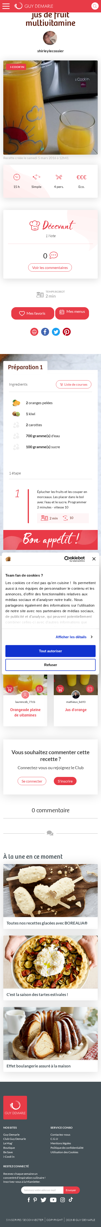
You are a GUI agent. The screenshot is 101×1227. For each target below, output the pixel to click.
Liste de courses (75, 384)
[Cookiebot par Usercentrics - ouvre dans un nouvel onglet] (64, 559)
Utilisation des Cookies (64, 1152)
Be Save (8, 1152)
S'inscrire (65, 781)
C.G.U (54, 1139)
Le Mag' (8, 1143)
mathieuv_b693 (75, 702)
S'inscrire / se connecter (24, 1220)
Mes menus (75, 311)
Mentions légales (60, 1143)
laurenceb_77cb (25, 702)
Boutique (9, 1147)
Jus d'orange (76, 710)
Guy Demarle (11, 1134)
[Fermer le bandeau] (94, 559)
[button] (6, 6)
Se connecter (32, 781)
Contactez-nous (60, 1134)
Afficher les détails (71, 637)
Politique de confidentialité (66, 1147)
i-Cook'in (9, 1156)
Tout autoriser (50, 651)
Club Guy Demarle (14, 1139)
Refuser (50, 665)
